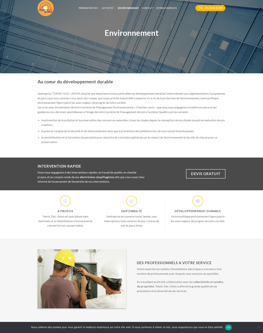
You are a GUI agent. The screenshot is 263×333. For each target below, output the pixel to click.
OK (228, 327)
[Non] (258, 328)
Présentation (88, 8)
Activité (107, 8)
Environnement (128, 8)
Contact (148, 8)
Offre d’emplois (166, 8)
